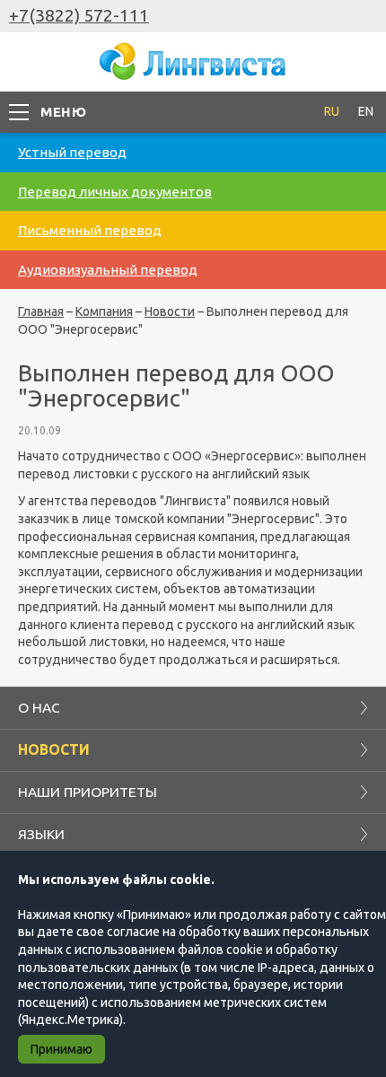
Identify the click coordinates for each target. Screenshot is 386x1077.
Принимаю (61, 1049)
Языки (41, 834)
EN (365, 111)
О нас (39, 707)
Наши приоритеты (87, 792)
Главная (41, 311)
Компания (104, 311)
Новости (170, 311)
